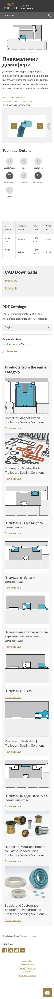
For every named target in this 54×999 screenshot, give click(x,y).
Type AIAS (11, 280)
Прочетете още (13, 428)
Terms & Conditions (27, 968)
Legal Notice (27, 961)
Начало (6, 97)
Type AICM (11, 288)
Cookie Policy (27, 972)
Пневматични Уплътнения (17, 101)
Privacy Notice (27, 964)
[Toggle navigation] (48, 5)
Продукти (20, 97)
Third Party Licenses (27, 975)
